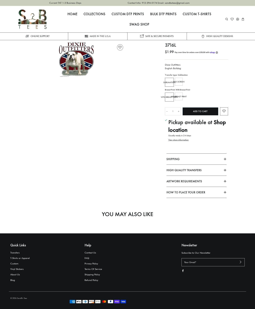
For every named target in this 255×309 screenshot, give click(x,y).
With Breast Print (169, 97)
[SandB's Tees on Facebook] (183, 271)
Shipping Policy (92, 274)
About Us (15, 274)
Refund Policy (91, 280)
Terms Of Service (93, 269)
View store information (178, 140)
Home (72, 14)
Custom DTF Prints (128, 14)
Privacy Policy (91, 263)
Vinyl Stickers (17, 269)
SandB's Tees (22, 298)
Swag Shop (139, 24)
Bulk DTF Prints (163, 14)
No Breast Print (179, 96)
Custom (14, 263)
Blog (12, 280)
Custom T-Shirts (197, 14)
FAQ (87, 258)
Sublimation (169, 82)
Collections (94, 14)
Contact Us (90, 252)
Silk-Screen (179, 81)
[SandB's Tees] (32, 19)
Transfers (15, 252)
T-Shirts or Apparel (20, 258)
